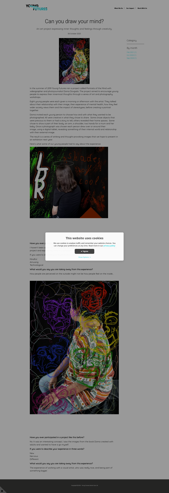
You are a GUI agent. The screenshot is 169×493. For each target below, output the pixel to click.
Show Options (84, 257)
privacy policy (109, 245)
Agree (85, 251)
